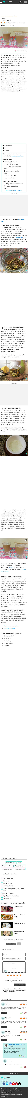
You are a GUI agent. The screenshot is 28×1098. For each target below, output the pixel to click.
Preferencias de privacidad (7, 1092)
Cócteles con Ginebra (7, 866)
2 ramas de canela (11, 175)
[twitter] (7, 1083)
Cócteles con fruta (20, 869)
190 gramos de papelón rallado (11, 172)
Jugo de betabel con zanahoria (11, 896)
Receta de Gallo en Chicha (19, 916)
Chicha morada (18, 907)
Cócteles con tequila (8, 869)
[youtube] (13, 1083)
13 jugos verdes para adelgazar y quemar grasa (13, 890)
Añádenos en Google (21, 51)
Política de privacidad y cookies (15, 1090)
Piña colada (6, 881)
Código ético (5, 1096)
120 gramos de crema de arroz (14, 184)
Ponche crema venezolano (11, 626)
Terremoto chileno (8, 878)
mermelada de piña (20, 237)
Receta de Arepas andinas (19, 932)
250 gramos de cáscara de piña (12, 168)
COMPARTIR (21, 3)
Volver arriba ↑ (14, 1074)
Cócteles (15, 16)
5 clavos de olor (10, 178)
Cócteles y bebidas (9, 16)
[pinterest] (16, 1083)
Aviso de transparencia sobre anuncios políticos (12, 1094)
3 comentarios (22, 22)
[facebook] (3, 1083)
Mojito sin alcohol (8, 886)
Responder (4, 1013)
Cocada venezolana (9, 628)
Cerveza (19, 863)
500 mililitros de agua (12, 164)
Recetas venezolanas (17, 156)
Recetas (2, 16)
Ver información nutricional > (14, 190)
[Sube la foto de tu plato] (19, 943)
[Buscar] (26, 2)
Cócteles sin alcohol (20, 866)
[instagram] (10, 1083)
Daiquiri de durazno (8, 893)
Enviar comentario (20, 985)
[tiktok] (19, 1083)
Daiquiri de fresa (7, 883)
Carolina (6, 25)
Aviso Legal (4, 1090)
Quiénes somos (19, 1088)
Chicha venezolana (19, 923)
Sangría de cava (7, 898)
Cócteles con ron (10, 863)
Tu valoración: (14, 978)
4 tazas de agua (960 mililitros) (11, 187)
